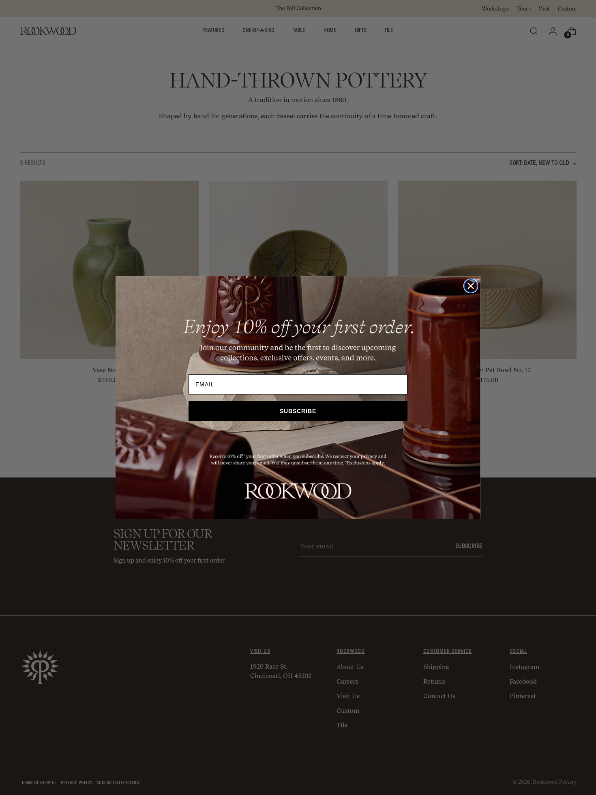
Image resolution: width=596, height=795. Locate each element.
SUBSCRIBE (298, 411)
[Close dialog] (470, 285)
